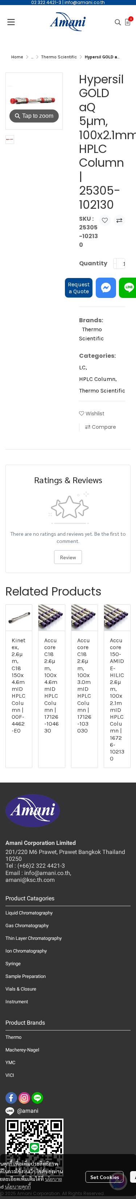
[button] (118, 22)
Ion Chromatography (26, 951)
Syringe (13, 963)
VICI (9, 1075)
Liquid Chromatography (29, 913)
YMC (10, 1062)
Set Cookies (104, 1177)
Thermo (13, 1037)
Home (17, 56)
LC (83, 367)
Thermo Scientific (59, 56)
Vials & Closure (20, 989)
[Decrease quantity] (115, 263)
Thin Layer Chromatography (33, 938)
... (32, 56)
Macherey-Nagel (22, 1050)
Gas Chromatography (27, 925)
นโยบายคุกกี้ (18, 1186)
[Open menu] (11, 22)
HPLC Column (98, 379)
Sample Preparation (25, 976)
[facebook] (11, 1098)
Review (68, 557)
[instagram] (24, 1098)
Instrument (16, 1001)
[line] (37, 1098)
